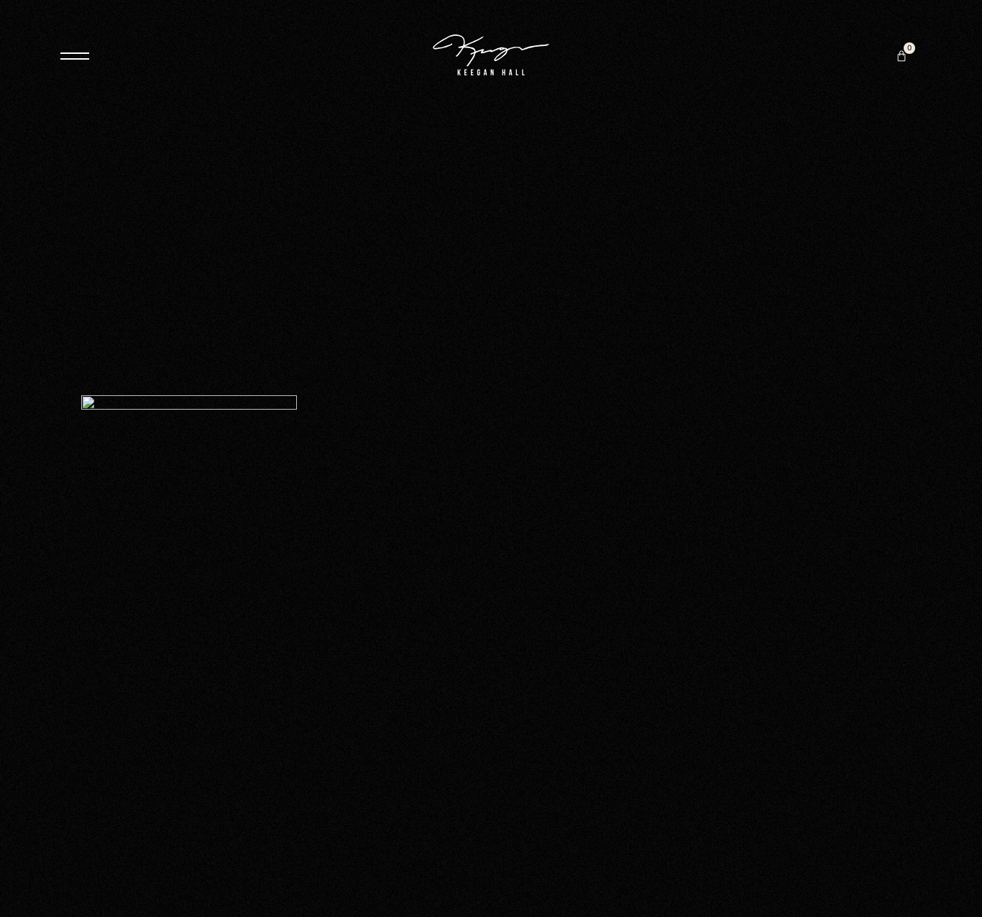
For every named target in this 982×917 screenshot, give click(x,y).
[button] (901, 56)
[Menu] (74, 56)
